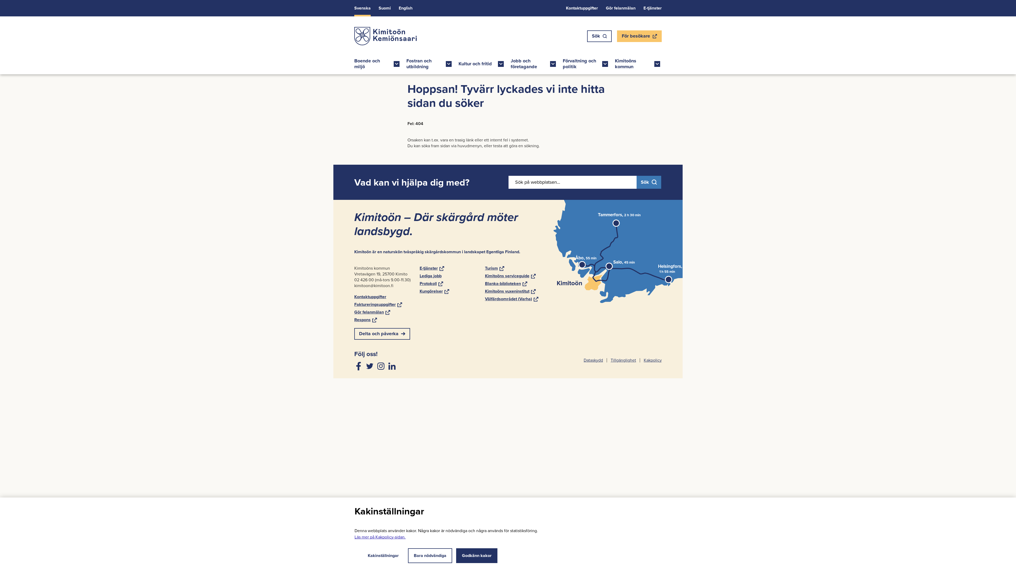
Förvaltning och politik (579, 63)
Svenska (362, 8)
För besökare (636, 37)
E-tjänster (652, 8)
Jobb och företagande (524, 63)
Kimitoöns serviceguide (510, 276)
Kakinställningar (383, 555)
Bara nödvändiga (430, 555)
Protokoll (431, 283)
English (405, 8)
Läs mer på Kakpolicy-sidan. (380, 537)
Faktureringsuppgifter (378, 304)
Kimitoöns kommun (625, 63)
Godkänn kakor (477, 555)
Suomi (385, 8)
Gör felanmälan (621, 8)
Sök (596, 36)
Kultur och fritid (475, 63)
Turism (494, 268)
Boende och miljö (367, 63)
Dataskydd (593, 360)
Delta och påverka (378, 333)
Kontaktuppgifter (582, 8)
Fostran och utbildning (419, 63)
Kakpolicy (653, 360)
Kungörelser (434, 291)
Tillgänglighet (623, 360)
